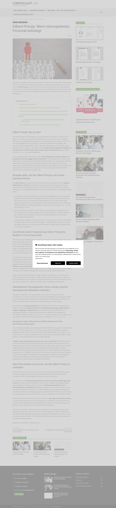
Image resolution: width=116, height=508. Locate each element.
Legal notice (38, 258)
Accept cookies (73, 263)
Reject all (58, 263)
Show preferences (42, 263)
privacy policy (46, 256)
